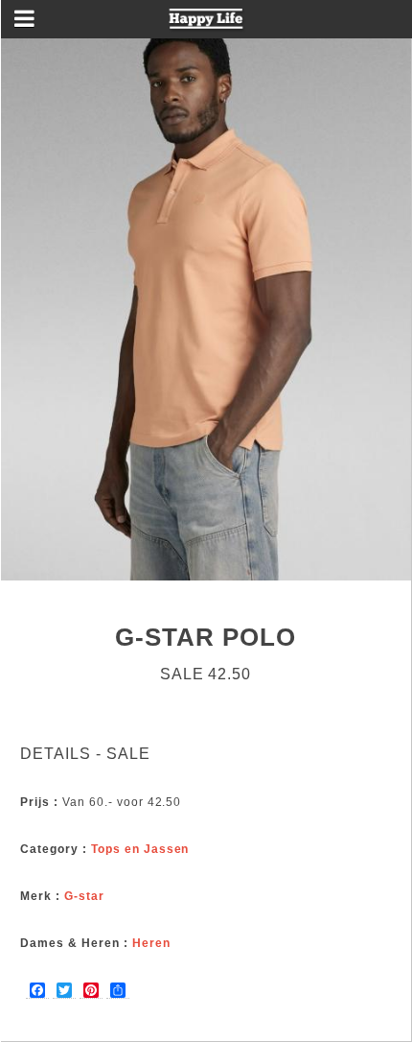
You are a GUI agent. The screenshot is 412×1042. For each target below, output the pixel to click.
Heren (151, 943)
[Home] (206, 25)
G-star (84, 896)
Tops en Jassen (140, 849)
